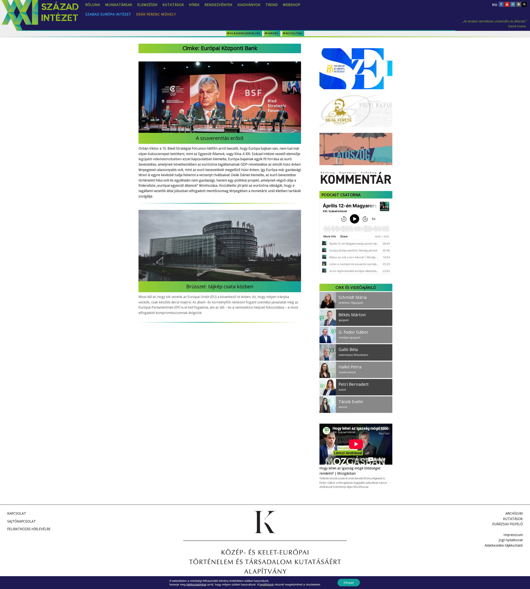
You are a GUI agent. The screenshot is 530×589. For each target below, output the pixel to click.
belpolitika (294, 33)
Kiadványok (248, 4)
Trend (271, 4)
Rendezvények (218, 4)
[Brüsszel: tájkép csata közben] (220, 245)
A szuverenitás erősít (220, 138)
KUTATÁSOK (513, 519)
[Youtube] (507, 4)
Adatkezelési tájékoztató (504, 545)
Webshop (291, 4)
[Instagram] (512, 4)
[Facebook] (501, 4)
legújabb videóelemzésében (160, 159)
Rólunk (92, 4)
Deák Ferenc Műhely (156, 14)
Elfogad (349, 582)
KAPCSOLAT (16, 513)
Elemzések (147, 4)
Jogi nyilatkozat (511, 540)
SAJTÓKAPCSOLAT (21, 521)
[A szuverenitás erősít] (220, 97)
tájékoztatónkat (196, 584)
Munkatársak (118, 4)
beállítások (267, 584)
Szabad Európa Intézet (108, 14)
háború (272, 33)
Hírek (194, 4)
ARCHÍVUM (514, 513)
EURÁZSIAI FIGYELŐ (507, 524)
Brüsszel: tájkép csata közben (219, 286)
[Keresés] (524, 4)
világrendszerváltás (245, 33)
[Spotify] (518, 4)
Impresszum (513, 535)
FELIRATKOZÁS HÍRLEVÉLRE (29, 529)
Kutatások (173, 4)
